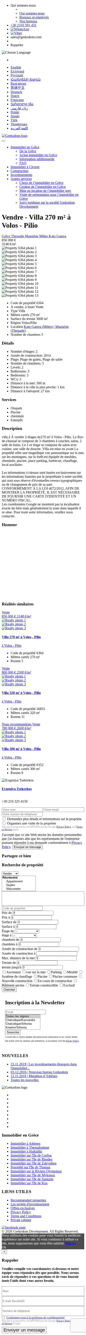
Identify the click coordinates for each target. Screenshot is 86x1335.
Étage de (8, 931)
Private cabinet (21, 1220)
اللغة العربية (19, 128)
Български (18, 83)
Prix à (6, 917)
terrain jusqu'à (11, 967)
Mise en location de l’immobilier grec (45, 191)
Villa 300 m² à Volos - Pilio (21, 749)
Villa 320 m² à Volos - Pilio (21, 693)
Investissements (21, 175)
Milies (44, 236)
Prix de (7, 913)
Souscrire (13, 1032)
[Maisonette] (19, 889)
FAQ (22, 163)
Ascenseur (13, 972)
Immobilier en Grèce (25, 147)
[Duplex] (19, 885)
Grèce (6, 236)
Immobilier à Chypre (25, 167)
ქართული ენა (22, 104)
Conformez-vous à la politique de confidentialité (35, 1317)
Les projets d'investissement (30, 1204)
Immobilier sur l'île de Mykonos (33, 1175)
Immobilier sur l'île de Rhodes (31, 1159)
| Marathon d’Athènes (34, 1076)
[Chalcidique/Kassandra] (22, 1020)
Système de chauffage (17, 976)
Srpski (15, 116)
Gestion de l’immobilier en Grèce (42, 187)
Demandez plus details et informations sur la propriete (44, 819)
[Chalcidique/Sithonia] (22, 1024)
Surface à (8, 926)
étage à (6, 935)
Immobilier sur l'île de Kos (29, 1183)
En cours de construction (55, 981)
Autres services (21, 179)
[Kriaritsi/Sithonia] (22, 1028)
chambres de (10, 939)
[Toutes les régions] (22, 1016)
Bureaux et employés (34, 17)
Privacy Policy (63, 826)
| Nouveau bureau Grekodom (39, 1072)
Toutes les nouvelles (25, 1080)
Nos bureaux (28, 21)
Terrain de (9, 962)
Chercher (9, 989)
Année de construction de (19, 949)
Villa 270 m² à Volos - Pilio (21, 637)
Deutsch (16, 92)
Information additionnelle (36, 159)
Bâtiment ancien (13, 985)
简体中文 (18, 87)
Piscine (42, 976)
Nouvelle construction (17, 981)
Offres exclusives (23, 1208)
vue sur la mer (36, 972)
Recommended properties (28, 1200)
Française (17, 100)
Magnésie (32, 236)
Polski (15, 112)
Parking (56, 972)
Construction (19, 171)
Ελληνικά (17, 71)
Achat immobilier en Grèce (38, 155)
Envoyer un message (27, 847)
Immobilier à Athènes (25, 1143)
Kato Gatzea (57, 236)
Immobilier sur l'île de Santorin (32, 1179)
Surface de (9, 922)
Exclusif (69, 985)
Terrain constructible (44, 985)
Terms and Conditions (26, 1216)
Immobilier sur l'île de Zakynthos (33, 1163)
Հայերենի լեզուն (26, 79)
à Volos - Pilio (11, 645)
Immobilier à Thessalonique (30, 1147)
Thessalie (18, 236)
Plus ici (70, 1243)
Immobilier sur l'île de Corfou (31, 1155)
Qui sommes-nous (32, 13)
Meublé (72, 972)
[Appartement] (19, 881)
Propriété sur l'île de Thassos (30, 1167)
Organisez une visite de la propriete (31, 823)
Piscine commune (65, 976)
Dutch (15, 96)
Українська (19, 124)
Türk (14, 120)
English (16, 67)
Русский (17, 75)
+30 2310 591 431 (23, 25)
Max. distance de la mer (18, 958)
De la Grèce (27, 151)
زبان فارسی (19, 108)
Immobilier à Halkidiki (26, 1151)
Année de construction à (19, 953)
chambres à (9, 944)
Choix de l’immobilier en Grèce (41, 183)
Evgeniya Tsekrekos (17, 789)
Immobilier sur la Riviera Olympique (36, 1171)
